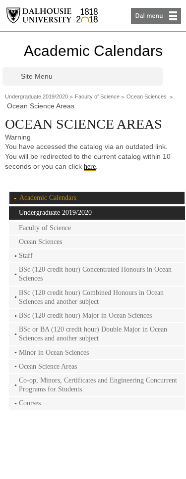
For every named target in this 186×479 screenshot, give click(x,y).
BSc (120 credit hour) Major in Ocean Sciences (85, 315)
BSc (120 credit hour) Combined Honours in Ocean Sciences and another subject (91, 297)
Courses (30, 403)
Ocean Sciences (147, 96)
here (90, 166)
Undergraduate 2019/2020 (36, 96)
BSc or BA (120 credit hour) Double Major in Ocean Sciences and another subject (93, 334)
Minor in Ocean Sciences (54, 352)
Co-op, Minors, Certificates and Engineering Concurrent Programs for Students (98, 385)
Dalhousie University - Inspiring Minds (52, 15)
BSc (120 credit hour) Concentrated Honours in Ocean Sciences (95, 274)
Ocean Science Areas (48, 366)
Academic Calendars (93, 51)
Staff (26, 255)
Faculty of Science (97, 96)
